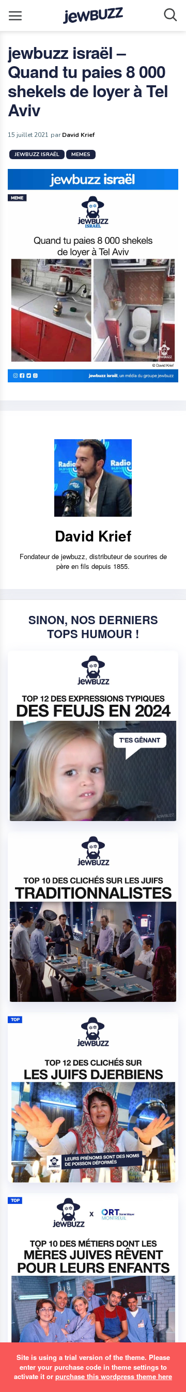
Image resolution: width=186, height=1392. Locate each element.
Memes (80, 154)
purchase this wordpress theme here (113, 1376)
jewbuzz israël (36, 154)
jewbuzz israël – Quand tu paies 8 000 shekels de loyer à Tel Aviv (88, 80)
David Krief (78, 135)
